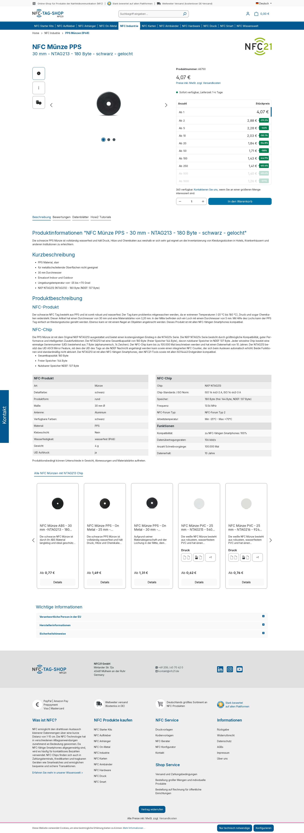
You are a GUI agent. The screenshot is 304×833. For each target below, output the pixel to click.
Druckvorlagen (164, 729)
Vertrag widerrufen (152, 809)
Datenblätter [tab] (80, 217)
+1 (210, 557)
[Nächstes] (166, 105)
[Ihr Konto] (248, 13)
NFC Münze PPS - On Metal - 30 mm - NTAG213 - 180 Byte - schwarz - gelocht (150, 528)
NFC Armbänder (103, 764)
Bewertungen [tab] (62, 217)
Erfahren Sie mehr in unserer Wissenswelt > (57, 772)
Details (57, 582)
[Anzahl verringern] (180, 201)
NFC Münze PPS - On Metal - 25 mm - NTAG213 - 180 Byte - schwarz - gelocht (103, 528)
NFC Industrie (101, 752)
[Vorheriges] (51, 105)
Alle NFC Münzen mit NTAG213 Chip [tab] (58, 473)
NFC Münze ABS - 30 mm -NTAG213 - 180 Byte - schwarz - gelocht (56, 528)
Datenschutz (224, 741)
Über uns (222, 758)
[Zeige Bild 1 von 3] (103, 139)
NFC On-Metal (102, 746)
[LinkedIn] (221, 669)
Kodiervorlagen (164, 735)
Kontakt (160, 752)
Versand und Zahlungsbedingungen (176, 774)
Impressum (223, 752)
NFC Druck (100, 775)
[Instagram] (229, 669)
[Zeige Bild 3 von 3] (114, 139)
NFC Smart (100, 781)
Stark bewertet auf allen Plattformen (133, 3)
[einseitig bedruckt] (198, 557)
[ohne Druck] (186, 557)
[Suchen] (184, 13)
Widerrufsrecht (226, 735)
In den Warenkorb (240, 201)
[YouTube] (239, 669)
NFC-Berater (163, 741)
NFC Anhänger (102, 741)
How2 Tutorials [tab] (101, 217)
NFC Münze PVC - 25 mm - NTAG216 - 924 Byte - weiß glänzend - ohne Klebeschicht (245, 528)
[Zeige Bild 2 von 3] (108, 139)
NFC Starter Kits (103, 729)
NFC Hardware (102, 770)
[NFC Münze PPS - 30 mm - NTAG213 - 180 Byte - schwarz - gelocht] (109, 105)
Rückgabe (223, 729)
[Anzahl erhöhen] (203, 201)
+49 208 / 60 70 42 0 (170, 667)
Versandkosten (168, 818)
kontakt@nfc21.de (168, 671)
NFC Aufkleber (102, 735)
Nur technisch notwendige (234, 827)
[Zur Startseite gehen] (47, 13)
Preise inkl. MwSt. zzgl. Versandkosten (198, 82)
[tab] (41, 217)
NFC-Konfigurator (166, 746)
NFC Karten (100, 758)
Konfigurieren (263, 827)
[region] (101, 105)
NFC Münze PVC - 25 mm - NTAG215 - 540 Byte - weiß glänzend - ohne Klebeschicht (198, 528)
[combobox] (149, 13)
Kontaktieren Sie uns (206, 189)
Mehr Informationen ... (134, 828)
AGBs (220, 746)
